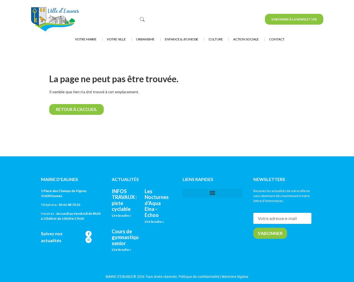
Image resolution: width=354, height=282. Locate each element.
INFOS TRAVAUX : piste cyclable (124, 200)
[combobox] (172, 19)
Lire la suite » (121, 215)
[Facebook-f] (88, 234)
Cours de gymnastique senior (126, 237)
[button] (212, 193)
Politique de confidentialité (199, 277)
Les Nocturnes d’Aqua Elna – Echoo (157, 203)
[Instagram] (88, 240)
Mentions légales (235, 277)
